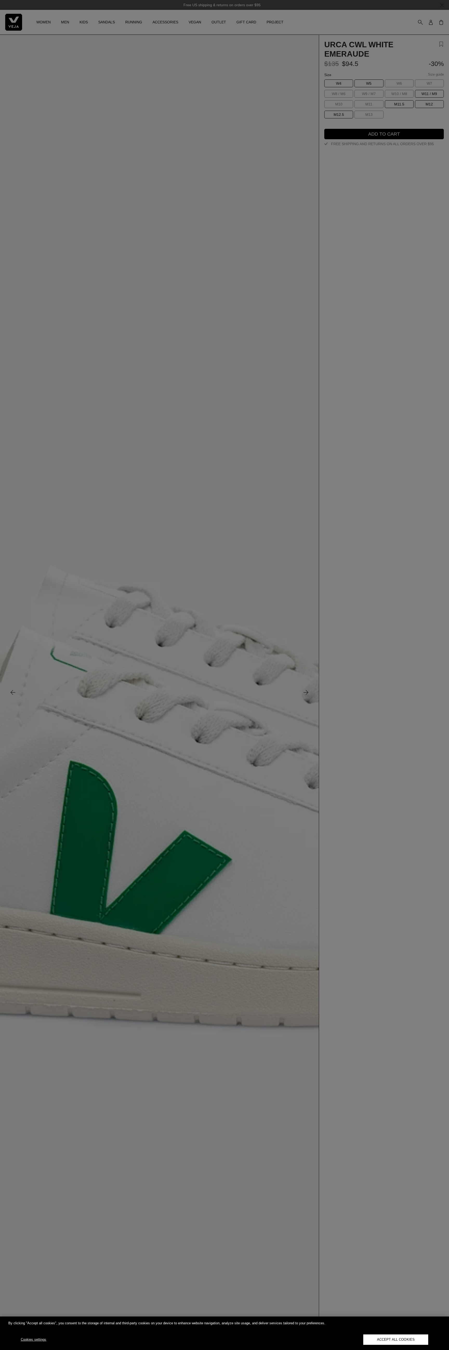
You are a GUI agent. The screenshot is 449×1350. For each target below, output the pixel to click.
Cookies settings (34, 1339)
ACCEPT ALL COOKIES (396, 1339)
